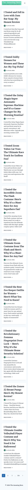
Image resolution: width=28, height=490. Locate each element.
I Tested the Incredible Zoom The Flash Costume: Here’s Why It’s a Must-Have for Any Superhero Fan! (13, 199)
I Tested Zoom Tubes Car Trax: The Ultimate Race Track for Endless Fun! (14, 152)
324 (18, 475)
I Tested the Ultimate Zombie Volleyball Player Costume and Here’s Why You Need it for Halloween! (13, 437)
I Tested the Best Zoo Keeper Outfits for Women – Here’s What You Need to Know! (14, 293)
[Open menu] (24, 3)
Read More (8, 47)
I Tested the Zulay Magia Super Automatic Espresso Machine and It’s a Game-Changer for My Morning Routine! (13, 105)
